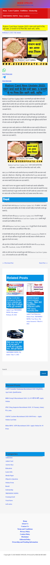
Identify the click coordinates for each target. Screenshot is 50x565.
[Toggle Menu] (23, 10)
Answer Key (9, 465)
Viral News (34, 319)
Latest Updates (13, 10)
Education (37, 314)
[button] (25, 72)
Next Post (43, 263)
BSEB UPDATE (25, 3)
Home (5, 10)
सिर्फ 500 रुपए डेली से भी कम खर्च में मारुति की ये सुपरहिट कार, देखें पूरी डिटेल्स (14, 345)
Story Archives (24, 16)
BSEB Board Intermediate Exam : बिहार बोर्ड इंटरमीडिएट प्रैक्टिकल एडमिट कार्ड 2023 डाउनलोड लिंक (34, 304)
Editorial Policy (25, 539)
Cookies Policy (25, 534)
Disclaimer (25, 537)
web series (8, 504)
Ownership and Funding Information (25, 542)
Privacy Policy (25, 531)
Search (4, 369)
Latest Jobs (8, 472)
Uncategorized (10, 497)
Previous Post (8, 263)
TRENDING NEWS (10, 16)
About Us (25, 524)
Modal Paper (9, 475)
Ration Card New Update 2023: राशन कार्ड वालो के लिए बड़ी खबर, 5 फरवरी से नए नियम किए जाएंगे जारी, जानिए (25, 89)
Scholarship (33, 10)
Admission (8, 458)
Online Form (30, 317)
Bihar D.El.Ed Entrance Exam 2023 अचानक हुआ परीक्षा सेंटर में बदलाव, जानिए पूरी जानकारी (15, 302)
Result (7, 486)
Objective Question (11, 479)
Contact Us (25, 526)
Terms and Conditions (25, 529)
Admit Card (9, 310)
